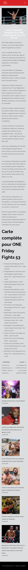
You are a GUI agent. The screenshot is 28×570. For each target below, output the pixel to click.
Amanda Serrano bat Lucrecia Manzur (13, 401)
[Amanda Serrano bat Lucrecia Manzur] (14, 389)
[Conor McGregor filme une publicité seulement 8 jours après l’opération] (14, 447)
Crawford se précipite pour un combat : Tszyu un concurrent (7, 368)
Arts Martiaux (14, 27)
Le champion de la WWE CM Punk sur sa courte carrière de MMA (21, 368)
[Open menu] (25, 3)
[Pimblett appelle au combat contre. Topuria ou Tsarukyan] (14, 505)
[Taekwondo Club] (6, 3)
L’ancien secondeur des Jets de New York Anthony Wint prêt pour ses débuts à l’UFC (13, 429)
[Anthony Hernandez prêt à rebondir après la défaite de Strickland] (14, 476)
